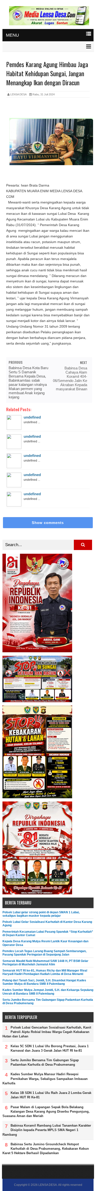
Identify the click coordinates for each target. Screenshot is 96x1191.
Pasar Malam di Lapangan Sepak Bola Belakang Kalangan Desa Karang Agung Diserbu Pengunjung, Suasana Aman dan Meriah (46, 1111)
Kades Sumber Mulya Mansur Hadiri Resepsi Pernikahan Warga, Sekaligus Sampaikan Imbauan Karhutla (45, 1078)
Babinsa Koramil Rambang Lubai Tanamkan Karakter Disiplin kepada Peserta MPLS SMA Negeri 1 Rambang (46, 1130)
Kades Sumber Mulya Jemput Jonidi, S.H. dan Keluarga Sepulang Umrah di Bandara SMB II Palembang (47, 991)
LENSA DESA (47, 1185)
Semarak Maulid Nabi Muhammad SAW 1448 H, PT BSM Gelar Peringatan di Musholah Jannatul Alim (45, 962)
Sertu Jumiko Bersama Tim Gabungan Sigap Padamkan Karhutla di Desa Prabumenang (45, 1062)
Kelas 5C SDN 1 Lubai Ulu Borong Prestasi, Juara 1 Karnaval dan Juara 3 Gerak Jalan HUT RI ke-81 (50, 1048)
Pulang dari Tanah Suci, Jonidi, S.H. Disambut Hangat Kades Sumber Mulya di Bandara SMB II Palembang (44, 982)
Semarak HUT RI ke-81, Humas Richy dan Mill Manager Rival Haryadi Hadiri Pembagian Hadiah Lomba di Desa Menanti (44, 972)
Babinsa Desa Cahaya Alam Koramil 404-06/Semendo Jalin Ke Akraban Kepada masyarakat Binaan (70, 378)
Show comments (48, 523)
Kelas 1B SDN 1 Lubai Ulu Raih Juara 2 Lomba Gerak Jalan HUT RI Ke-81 (51, 1095)
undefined (32, 417)
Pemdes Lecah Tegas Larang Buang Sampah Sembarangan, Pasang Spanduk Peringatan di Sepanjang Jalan (44, 952)
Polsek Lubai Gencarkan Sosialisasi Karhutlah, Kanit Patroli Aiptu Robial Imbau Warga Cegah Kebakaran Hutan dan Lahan (46, 1032)
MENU (12, 35)
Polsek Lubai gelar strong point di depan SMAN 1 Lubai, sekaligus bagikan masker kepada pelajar (41, 914)
